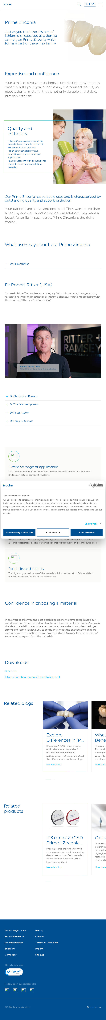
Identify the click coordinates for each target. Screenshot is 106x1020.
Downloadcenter (14, 943)
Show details (91, 523)
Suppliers (10, 949)
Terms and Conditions (46, 943)
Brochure (10, 671)
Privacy (39, 931)
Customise (51, 532)
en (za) (90, 4)
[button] (53, 351)
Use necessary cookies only (19, 532)
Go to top (92, 1007)
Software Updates (14, 937)
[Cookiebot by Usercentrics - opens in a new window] (91, 485)
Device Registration (15, 931)
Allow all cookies (86, 532)
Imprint (39, 949)
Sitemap (39, 955)
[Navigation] (100, 4)
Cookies (39, 937)
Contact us (11, 955)
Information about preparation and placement (32, 677)
